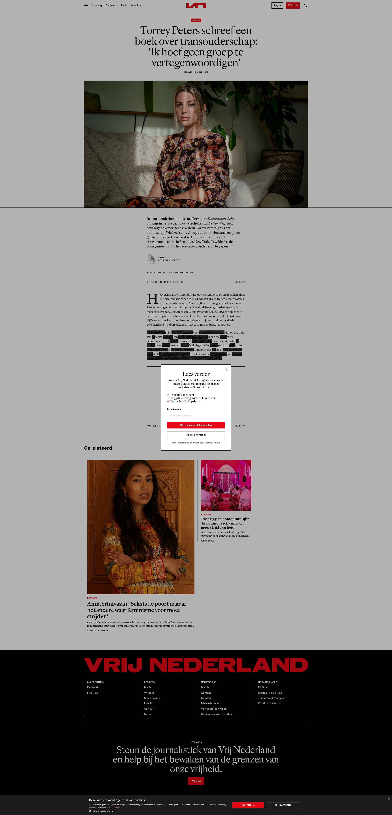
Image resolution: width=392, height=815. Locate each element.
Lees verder (114, 807)
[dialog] (196, 805)
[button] (158, 811)
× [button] (388, 799)
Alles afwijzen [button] (283, 805)
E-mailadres (174, 409)
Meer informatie (180, 442)
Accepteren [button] (248, 805)
